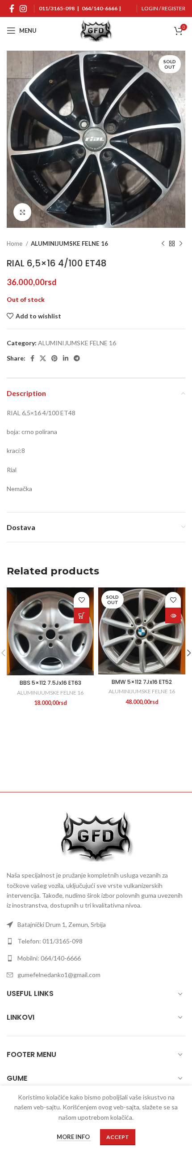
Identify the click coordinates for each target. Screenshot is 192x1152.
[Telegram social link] (77, 358)
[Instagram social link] (23, 8)
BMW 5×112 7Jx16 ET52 (142, 682)
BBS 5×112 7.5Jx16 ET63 (50, 683)
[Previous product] (163, 243)
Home (15, 243)
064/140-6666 (99, 8)
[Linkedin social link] (65, 358)
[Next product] (180, 243)
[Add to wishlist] (81, 600)
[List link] (96, 925)
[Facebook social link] (12, 8)
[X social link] (43, 358)
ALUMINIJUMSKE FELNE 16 (69, 243)
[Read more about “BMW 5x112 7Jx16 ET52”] (173, 615)
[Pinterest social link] (54, 358)
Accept (117, 1137)
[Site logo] (96, 30)
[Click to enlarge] (22, 212)
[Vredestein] (140, 760)
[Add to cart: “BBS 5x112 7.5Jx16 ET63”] (81, 615)
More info (74, 1137)
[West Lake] (51, 760)
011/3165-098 (57, 8)
